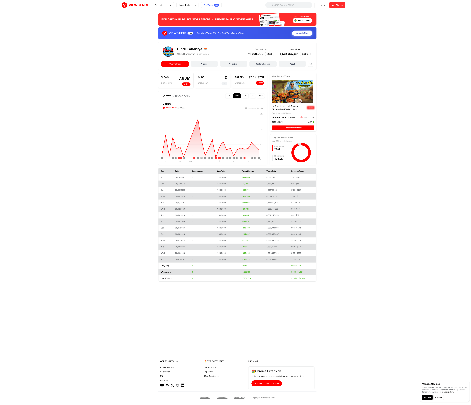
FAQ (161, 376)
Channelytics (175, 64)
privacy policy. (448, 392)
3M (245, 96)
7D (228, 96)
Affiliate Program (167, 367)
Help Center (165, 372)
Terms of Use (222, 398)
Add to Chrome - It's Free (267, 383)
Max (261, 96)
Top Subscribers (210, 367)
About (292, 64)
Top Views (208, 372)
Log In (322, 5)
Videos (204, 64)
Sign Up (339, 5)
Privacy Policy (239, 398)
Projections (233, 64)
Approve (427, 397)
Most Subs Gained (211, 376)
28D (237, 96)
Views (167, 96)
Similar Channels (263, 64)
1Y (253, 96)
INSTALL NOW (304, 20)
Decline (438, 397)
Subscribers (181, 96)
